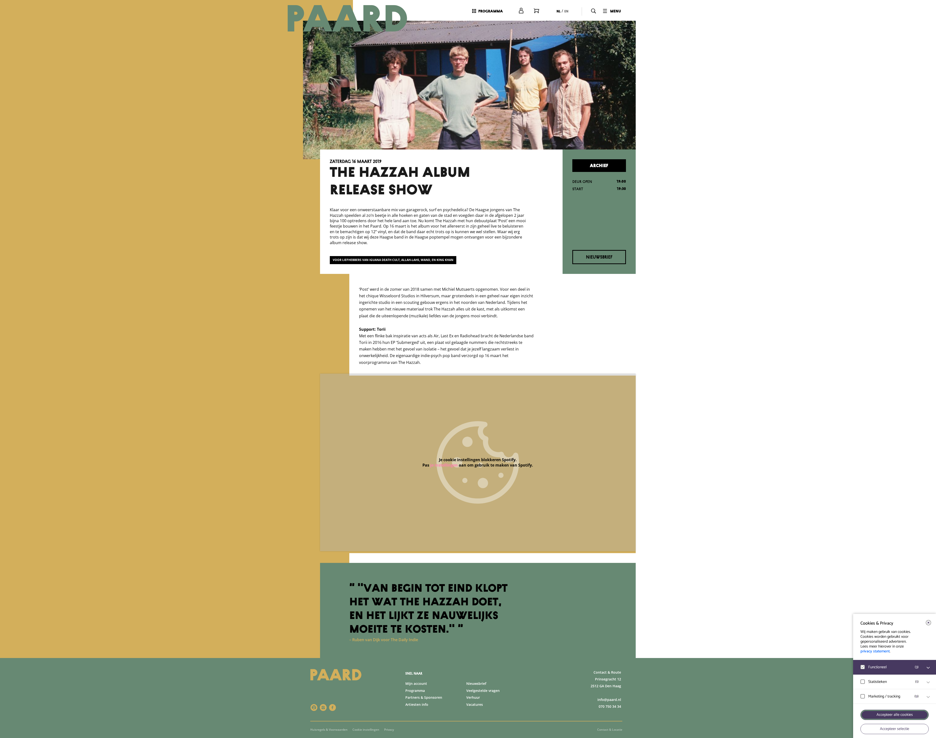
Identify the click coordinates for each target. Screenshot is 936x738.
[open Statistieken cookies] (928, 682)
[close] (928, 622)
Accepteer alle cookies (895, 714)
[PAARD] (353, 18)
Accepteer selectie (894, 729)
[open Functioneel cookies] (928, 668)
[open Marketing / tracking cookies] (928, 697)
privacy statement (875, 651)
